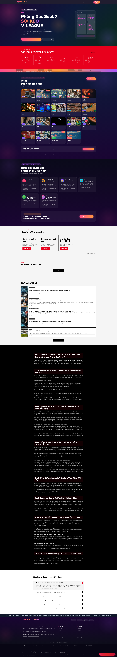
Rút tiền (79, 632)
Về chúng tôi (80, 637)
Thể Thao (60, 2)
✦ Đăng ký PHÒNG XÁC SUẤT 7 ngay (31, 39)
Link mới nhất (80, 635)
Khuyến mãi (60, 637)
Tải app (79, 634)
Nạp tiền (79, 630)
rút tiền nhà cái (82, 615)
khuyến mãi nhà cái (60, 615)
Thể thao (60, 628)
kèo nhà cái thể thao (24, 615)
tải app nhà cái (89, 615)
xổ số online (45, 615)
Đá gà (59, 632)
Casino (65, 2)
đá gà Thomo (39, 615)
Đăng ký (79, 628)
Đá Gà (70, 2)
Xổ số (59, 634)
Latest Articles (16, 615)
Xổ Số (74, 2)
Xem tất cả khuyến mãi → (91, 253)
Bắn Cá (78, 2)
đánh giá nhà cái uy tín (106, 615)
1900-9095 (45, 652)
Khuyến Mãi (84, 2)
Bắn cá (59, 635)
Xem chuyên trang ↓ (48, 39)
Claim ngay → (27, 248)
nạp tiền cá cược (75, 615)
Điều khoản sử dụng (55, 647)
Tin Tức (89, 2)
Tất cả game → (91, 78)
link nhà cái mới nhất (97, 615)
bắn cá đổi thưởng (51, 615)
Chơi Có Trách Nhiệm (45, 634)
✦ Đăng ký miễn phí (88, 149)
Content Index (9, 615)
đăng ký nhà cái (68, 615)
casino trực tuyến (32, 615)
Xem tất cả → (58, 270)
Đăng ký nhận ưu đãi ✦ (86, 216)
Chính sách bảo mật (31, 636)
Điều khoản (37, 636)
